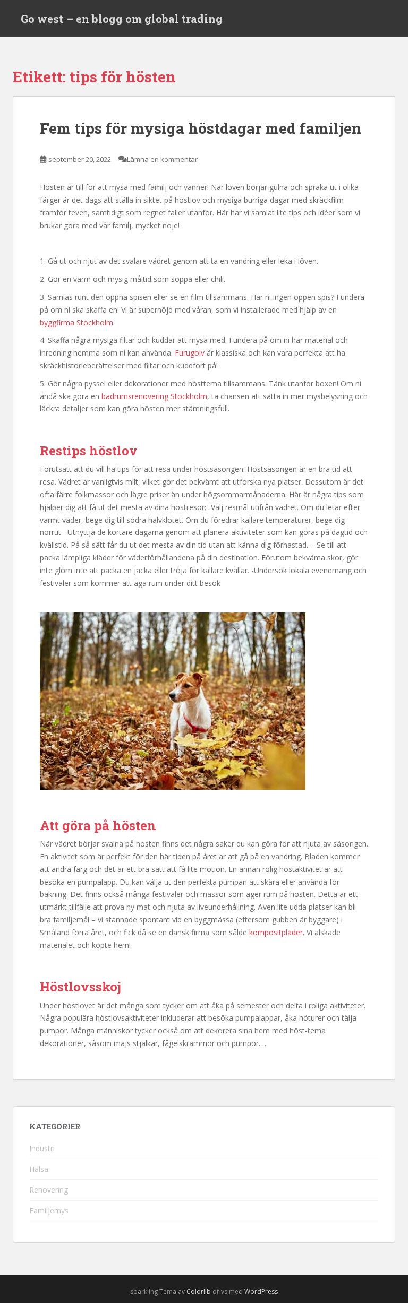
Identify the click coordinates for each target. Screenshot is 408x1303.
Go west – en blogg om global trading (122, 18)
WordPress (261, 1291)
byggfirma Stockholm (76, 322)
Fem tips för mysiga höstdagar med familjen (201, 128)
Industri (42, 1148)
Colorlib (198, 1291)
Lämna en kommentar (162, 159)
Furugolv (190, 353)
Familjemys (49, 1210)
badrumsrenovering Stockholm (154, 396)
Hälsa (38, 1169)
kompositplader (276, 932)
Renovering (48, 1190)
